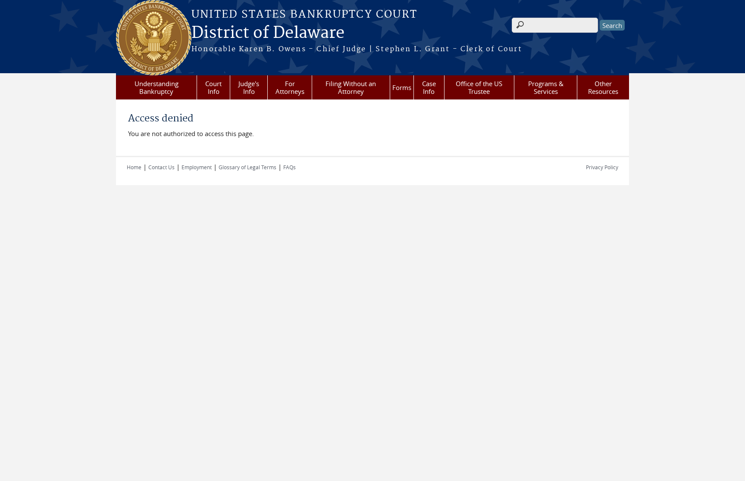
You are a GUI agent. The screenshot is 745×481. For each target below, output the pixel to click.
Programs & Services (545, 87)
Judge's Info (248, 87)
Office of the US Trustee (479, 87)
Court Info (213, 87)
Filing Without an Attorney (351, 87)
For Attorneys (289, 87)
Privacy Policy (602, 167)
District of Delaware (267, 33)
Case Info (429, 87)
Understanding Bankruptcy (156, 87)
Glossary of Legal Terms (247, 167)
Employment (197, 167)
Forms (401, 87)
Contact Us (161, 167)
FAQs (289, 167)
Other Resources (603, 87)
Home (134, 167)
